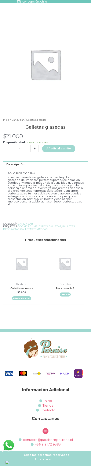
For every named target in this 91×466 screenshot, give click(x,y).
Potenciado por (46, 459)
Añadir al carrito (58, 148)
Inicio (6, 119)
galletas (55, 226)
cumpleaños (39, 226)
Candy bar (17, 119)
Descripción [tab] (15, 164)
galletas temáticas (33, 229)
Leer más (65, 294)
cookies (23, 226)
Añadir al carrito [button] (21, 298)
